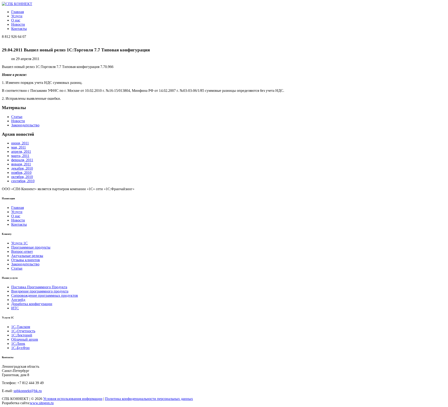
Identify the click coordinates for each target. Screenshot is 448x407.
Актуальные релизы (27, 256)
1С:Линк (18, 344)
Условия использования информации (72, 399)
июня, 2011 (20, 143)
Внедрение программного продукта (39, 291)
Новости (18, 24)
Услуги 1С (19, 243)
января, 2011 (21, 164)
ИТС (15, 308)
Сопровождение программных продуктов (44, 295)
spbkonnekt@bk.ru (28, 391)
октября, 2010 (22, 177)
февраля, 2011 (22, 160)
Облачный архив (24, 339)
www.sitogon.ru (42, 403)
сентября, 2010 (23, 181)
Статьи (16, 117)
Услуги (16, 16)
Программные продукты (30, 247)
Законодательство (25, 125)
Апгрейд (18, 300)
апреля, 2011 (21, 152)
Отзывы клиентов (25, 260)
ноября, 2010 (21, 173)
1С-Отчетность (23, 331)
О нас (15, 20)
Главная (17, 12)
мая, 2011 (18, 147)
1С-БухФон (20, 348)
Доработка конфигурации (31, 304)
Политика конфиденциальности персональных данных (149, 399)
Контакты (19, 29)
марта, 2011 (20, 156)
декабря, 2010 (22, 168)
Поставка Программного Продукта (39, 287)
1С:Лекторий (21, 335)
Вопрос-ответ (22, 251)
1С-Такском (20, 327)
